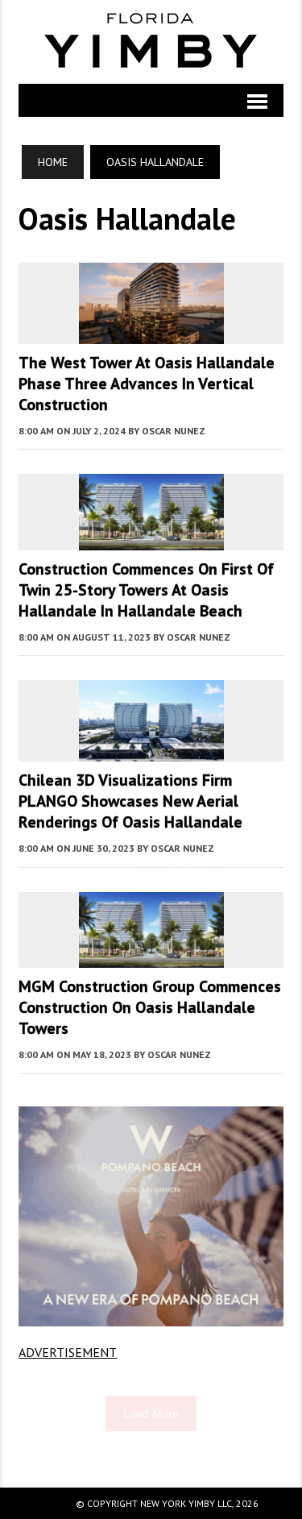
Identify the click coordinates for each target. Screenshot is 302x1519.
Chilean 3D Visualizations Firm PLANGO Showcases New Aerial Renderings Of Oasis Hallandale (130, 801)
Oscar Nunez (173, 431)
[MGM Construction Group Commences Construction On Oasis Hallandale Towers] (151, 957)
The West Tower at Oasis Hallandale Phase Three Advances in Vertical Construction (147, 383)
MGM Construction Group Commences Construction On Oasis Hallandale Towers (150, 1007)
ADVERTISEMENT (68, 1352)
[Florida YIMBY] (151, 42)
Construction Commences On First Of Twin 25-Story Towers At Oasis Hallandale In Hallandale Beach (146, 589)
